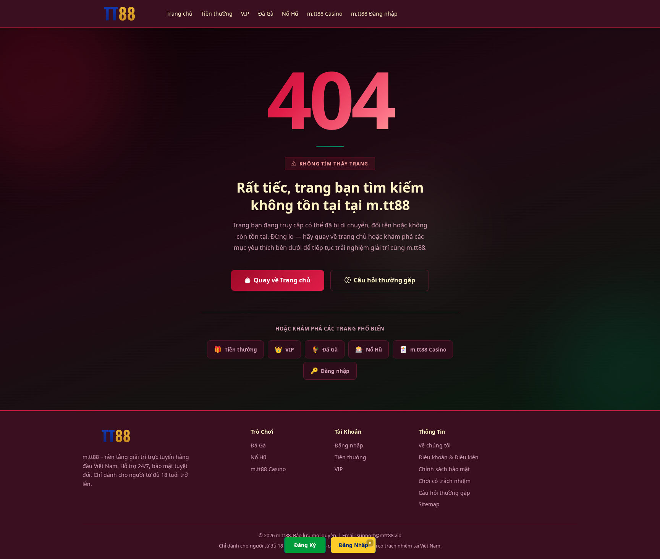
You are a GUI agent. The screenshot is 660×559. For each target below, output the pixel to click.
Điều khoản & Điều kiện (449, 457)
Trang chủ (179, 13)
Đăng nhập (330, 370)
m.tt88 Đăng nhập (374, 13)
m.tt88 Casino (325, 13)
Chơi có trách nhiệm (445, 480)
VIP (245, 13)
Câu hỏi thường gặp (384, 280)
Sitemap (429, 504)
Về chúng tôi (435, 445)
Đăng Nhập (353, 545)
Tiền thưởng (217, 13)
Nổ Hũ (290, 13)
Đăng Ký (305, 545)
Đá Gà (265, 13)
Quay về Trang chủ (282, 280)
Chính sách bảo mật (444, 469)
